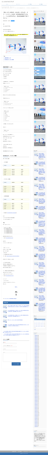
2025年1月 (36, 361)
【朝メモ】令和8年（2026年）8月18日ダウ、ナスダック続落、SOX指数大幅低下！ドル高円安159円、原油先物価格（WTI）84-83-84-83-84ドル (42, 282)
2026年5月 (36, 339)
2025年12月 (36, 346)
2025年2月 (36, 360)
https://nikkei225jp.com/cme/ (10, 275)
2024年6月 (36, 371)
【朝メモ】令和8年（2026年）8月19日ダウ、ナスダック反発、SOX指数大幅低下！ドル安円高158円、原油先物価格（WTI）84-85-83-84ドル (42, 265)
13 (39, 323)
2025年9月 (36, 350)
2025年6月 (36, 354)
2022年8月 (36, 401)
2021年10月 (36, 415)
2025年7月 (36, 353)
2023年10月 (36, 382)
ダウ (5, 298)
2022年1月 (36, 411)
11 (36, 323)
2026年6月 (36, 338)
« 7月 (35, 329)
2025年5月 (36, 356)
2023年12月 (36, 379)
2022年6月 (36, 404)
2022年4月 (36, 407)
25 (36, 326)
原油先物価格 (11, 298)
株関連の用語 (14, 451)
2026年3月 (36, 342)
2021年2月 (36, 426)
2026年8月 (36, 335)
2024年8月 (36, 368)
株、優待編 (40, 4)
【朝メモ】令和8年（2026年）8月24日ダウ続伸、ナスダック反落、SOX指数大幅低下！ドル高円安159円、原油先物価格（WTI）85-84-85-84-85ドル (42, 215)
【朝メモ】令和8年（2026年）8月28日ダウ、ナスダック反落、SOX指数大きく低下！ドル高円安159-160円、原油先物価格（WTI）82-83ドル (42, 156)
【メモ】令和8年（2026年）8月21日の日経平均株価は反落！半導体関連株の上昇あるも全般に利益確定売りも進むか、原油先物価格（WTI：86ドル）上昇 (42, 240)
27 (39, 326)
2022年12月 (36, 396)
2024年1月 (36, 378)
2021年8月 (36, 418)
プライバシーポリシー (33, 451)
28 (41, 326)
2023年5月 (36, 389)
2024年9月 (36, 367)
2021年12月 (36, 412)
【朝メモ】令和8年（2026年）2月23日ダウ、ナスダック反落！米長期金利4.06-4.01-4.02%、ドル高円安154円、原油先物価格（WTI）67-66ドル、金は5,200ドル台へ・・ (40, 63)
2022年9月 (36, 400)
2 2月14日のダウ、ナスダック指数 (9, 59)
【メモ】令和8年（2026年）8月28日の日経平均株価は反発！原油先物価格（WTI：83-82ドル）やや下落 (40, 50)
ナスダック (7, 298)
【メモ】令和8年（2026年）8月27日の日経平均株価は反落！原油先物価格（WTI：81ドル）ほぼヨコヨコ (42, 179)
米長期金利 (14, 298)
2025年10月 (36, 349)
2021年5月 (36, 422)
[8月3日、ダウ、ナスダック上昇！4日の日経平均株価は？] (5, 322)
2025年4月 (36, 357)
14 (41, 323)
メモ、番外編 (29, 4)
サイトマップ (26, 451)
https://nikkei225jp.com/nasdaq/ (11, 212)
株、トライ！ (18, 4)
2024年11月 (36, 364)
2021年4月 (36, 423)
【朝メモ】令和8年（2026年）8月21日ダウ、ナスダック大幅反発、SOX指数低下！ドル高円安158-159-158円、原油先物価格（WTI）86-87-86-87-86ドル (42, 232)
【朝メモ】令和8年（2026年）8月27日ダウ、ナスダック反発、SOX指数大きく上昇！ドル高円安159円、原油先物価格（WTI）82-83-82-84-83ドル (42, 171)
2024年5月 (36, 372)
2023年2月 (36, 393)
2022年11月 (36, 397)
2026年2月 (36, 343)
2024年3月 (36, 375)
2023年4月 (36, 390)
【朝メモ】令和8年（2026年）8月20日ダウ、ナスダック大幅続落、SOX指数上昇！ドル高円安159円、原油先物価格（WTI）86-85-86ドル (42, 248)
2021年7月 (36, 419)
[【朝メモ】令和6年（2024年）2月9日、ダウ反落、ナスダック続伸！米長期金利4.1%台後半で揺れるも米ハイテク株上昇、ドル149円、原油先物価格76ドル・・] (5, 308)
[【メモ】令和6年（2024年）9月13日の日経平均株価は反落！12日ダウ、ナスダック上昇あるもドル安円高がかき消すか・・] (5, 327)
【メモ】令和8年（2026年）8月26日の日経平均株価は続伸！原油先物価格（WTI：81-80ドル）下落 (42, 194)
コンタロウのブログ (8, 1)
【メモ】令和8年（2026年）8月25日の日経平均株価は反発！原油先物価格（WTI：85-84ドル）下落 (42, 208)
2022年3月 (36, 408)
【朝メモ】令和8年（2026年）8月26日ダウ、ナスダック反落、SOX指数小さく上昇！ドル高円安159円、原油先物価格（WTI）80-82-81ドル (42, 186)
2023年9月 (36, 383)
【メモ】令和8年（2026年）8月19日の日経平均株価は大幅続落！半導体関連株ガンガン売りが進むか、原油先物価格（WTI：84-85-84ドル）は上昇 (42, 273)
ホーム (7, 4)
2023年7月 (36, 386)
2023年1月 (36, 394)
